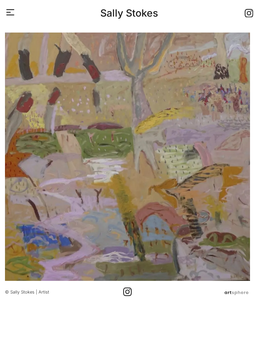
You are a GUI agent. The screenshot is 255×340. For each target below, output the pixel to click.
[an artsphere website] (236, 292)
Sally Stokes (129, 13)
